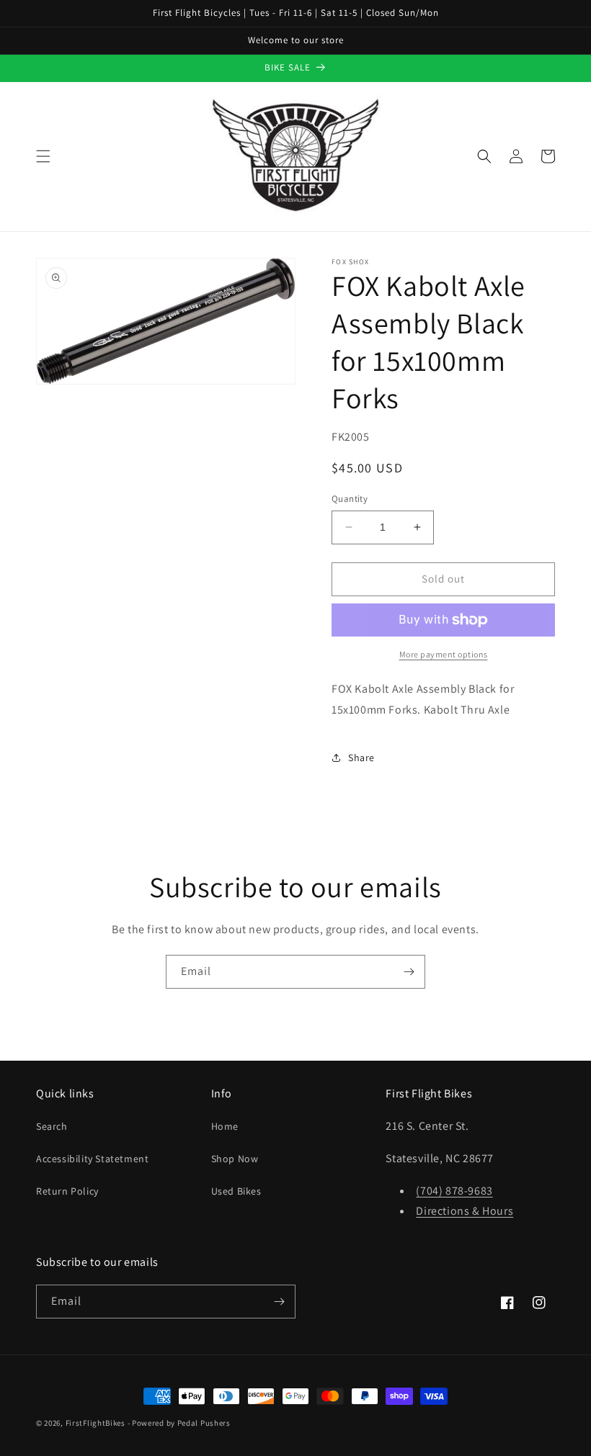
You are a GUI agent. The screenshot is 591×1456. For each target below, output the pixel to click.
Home (225, 1126)
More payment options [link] (443, 654)
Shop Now (235, 1158)
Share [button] (361, 757)
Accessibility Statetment (92, 1158)
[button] (43, 156)
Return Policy (67, 1191)
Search (52, 1126)
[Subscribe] (409, 972)
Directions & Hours (464, 1210)
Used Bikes (236, 1191)
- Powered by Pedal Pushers (179, 1423)
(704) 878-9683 (454, 1190)
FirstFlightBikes (95, 1423)
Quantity (350, 499)
